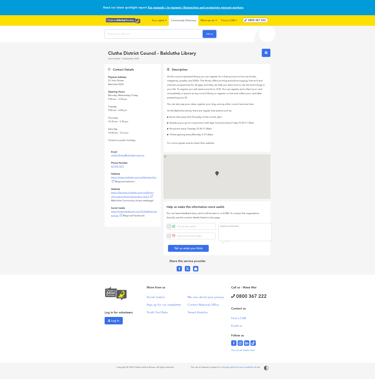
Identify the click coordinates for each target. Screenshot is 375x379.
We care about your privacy (206, 297)
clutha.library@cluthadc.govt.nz (127, 155)
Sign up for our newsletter (164, 305)
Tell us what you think (188, 248)
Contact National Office (203, 305)
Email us (236, 326)
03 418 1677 (117, 166)
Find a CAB (238, 318)
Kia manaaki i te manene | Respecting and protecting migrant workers (195, 8)
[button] (159, 20)
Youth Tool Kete (157, 312)
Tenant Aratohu (198, 312)
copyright (225, 367)
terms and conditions (244, 367)
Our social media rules (243, 350)
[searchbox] (154, 34)
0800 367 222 (251, 296)
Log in (114, 321)
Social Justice (156, 297)
